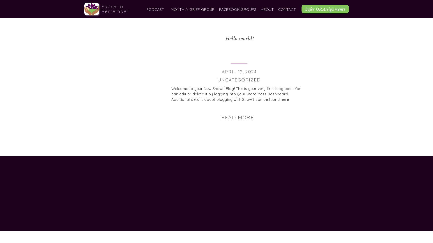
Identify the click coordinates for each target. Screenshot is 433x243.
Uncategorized (239, 80)
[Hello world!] (126, 72)
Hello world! (240, 38)
